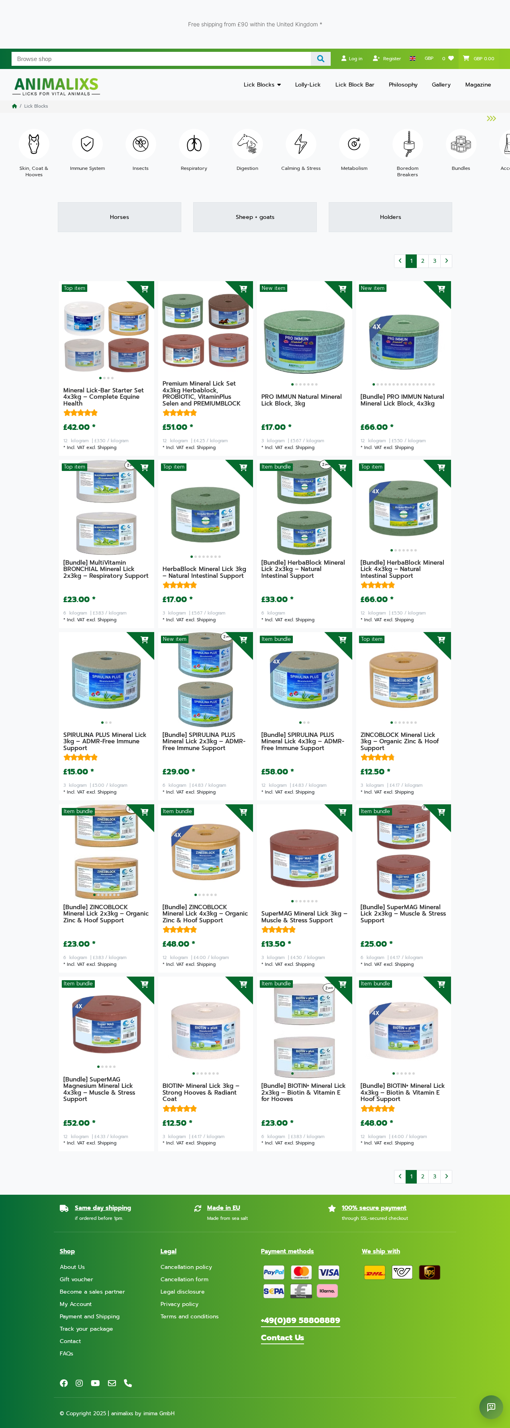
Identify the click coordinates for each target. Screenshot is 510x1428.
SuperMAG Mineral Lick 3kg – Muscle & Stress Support (304, 917)
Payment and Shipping (90, 1316)
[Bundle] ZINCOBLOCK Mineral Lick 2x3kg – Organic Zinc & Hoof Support (106, 914)
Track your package (86, 1329)
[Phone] (128, 1383)
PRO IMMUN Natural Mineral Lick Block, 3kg (301, 401)
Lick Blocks (259, 85)
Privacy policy (179, 1304)
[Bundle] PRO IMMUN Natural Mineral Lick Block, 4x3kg (402, 401)
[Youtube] (95, 1383)
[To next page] (446, 261)
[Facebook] (64, 1383)
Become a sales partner (92, 1292)
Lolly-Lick (308, 85)
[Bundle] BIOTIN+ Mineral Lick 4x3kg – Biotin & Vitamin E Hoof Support (403, 1093)
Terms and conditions (190, 1316)
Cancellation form (184, 1279)
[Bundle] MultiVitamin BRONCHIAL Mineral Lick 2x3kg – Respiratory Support (106, 569)
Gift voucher (76, 1279)
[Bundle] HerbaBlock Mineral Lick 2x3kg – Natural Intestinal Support (303, 569)
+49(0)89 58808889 (300, 1320)
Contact (70, 1341)
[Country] (412, 59)
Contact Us (282, 1337)
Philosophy (403, 85)
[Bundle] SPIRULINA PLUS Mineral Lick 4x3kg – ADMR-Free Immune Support (302, 742)
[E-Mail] (112, 1383)
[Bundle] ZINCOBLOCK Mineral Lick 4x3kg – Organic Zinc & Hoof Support (205, 914)
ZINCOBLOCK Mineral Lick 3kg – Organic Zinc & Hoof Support (400, 742)
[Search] (321, 59)
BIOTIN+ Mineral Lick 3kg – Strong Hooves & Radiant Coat (201, 1093)
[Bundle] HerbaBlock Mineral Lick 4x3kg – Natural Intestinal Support (402, 569)
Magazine (478, 85)
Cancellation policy (186, 1267)
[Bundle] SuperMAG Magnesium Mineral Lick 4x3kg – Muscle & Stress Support (99, 1090)
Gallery (441, 85)
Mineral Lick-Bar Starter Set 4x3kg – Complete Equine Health (103, 397)
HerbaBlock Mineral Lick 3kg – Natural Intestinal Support (204, 573)
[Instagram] (79, 1383)
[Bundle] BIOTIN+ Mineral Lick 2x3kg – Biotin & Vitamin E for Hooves (303, 1093)
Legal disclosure (183, 1292)
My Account (76, 1304)
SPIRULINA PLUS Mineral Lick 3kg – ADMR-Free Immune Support (105, 742)
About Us (72, 1267)
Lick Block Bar (355, 85)
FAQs (66, 1353)
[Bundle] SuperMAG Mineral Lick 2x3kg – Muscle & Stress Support (403, 914)
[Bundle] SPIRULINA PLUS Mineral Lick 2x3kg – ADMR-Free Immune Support (204, 742)
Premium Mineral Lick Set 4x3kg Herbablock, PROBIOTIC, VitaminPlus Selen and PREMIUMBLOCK (202, 394)
